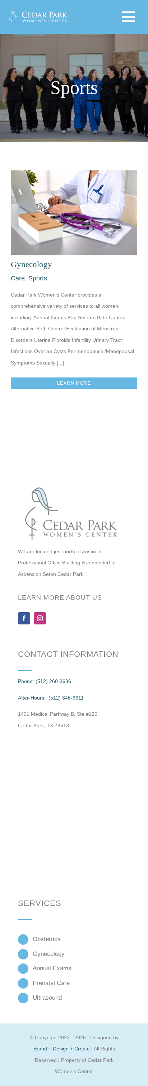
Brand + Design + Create (61, 1048)
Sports (37, 278)
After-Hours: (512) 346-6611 (51, 698)
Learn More (74, 383)
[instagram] (40, 618)
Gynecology (31, 264)
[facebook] (24, 618)
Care (18, 278)
